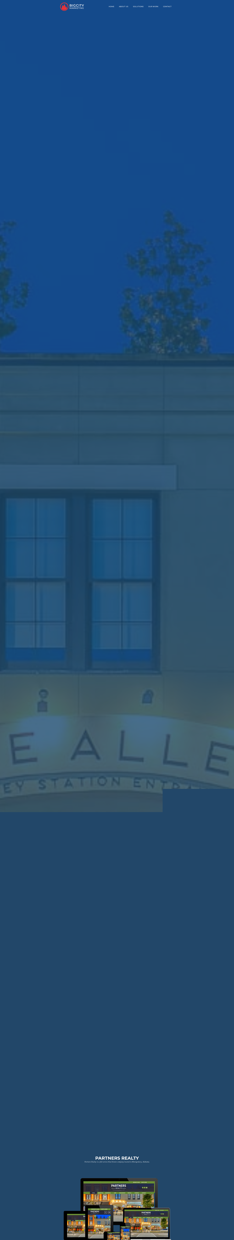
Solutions (138, 7)
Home (111, 7)
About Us (123, 7)
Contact (167, 7)
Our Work (153, 7)
